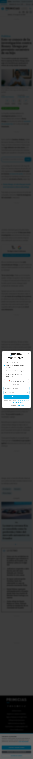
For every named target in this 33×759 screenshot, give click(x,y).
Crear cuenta (16, 397)
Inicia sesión (21, 405)
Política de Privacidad (23, 400)
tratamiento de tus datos (17, 402)
